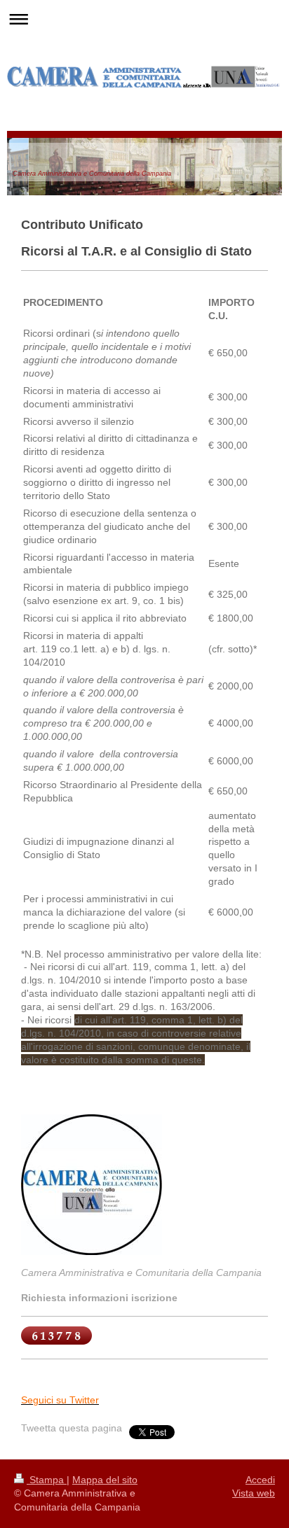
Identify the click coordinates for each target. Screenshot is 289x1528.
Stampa (47, 1479)
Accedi (260, 1479)
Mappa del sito (104, 1479)
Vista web (253, 1493)
